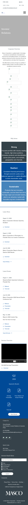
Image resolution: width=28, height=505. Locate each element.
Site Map (21, 482)
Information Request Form (10, 450)
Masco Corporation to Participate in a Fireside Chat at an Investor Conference (13, 236)
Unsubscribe (4, 478)
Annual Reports (6, 466)
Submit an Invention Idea (13, 484)
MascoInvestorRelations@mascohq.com (12, 432)
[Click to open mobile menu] (24, 12)
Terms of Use (14, 482)
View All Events (6, 333)
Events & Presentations (8, 469)
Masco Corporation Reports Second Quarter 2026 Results (12, 251)
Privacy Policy (7, 482)
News (4, 463)
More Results (14, 414)
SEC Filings (7, 448)
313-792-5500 (6, 430)
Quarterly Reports (6, 464)
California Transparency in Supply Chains (14, 487)
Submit (7, 473)
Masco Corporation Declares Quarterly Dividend (13, 221)
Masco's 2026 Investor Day (10, 317)
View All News (6, 261)
